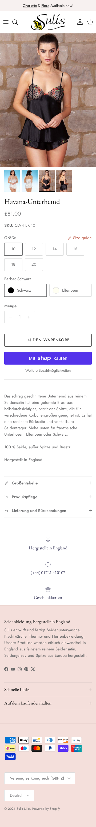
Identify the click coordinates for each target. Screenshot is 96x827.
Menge (10, 306)
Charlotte (30, 5)
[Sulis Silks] (48, 22)
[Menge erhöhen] (30, 317)
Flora (45, 5)
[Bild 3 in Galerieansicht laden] (48, 100)
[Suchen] (17, 22)
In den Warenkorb (48, 340)
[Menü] (6, 22)
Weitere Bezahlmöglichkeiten (48, 370)
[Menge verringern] (9, 317)
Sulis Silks (23, 808)
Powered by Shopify (46, 808)
